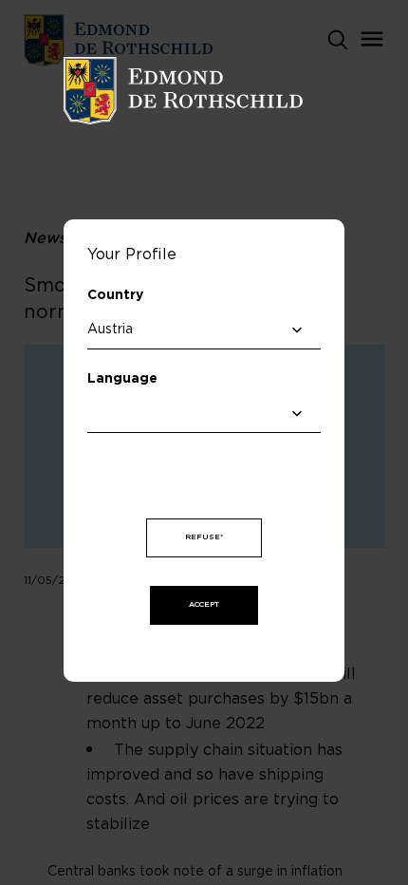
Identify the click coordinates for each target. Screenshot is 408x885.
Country (115, 295)
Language (122, 379)
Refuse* (204, 537)
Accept (204, 605)
